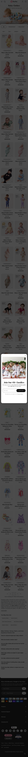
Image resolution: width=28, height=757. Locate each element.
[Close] (25, 356)
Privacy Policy (20, 394)
